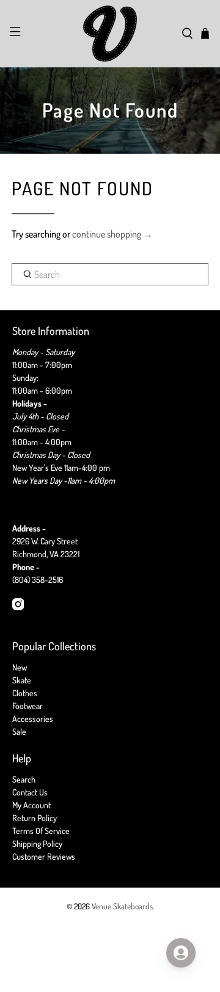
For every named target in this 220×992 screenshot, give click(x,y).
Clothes (24, 693)
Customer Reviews (43, 856)
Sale (19, 731)
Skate (21, 680)
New (19, 667)
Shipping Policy (37, 843)
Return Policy (34, 818)
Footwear (27, 706)
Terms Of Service (41, 830)
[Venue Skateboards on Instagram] (18, 607)
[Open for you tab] (181, 953)
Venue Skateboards (122, 906)
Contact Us (30, 792)
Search (23, 779)
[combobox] (110, 274)
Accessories (32, 718)
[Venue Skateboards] (110, 33)
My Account (31, 805)
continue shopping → (112, 234)
